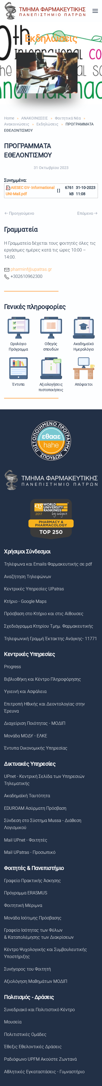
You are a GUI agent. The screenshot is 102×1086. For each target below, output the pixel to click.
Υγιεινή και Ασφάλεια (25, 691)
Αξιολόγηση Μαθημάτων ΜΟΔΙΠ (35, 981)
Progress (12, 666)
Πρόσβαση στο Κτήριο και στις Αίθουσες (44, 613)
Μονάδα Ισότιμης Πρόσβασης (32, 918)
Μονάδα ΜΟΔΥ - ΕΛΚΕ (25, 735)
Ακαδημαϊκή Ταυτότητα (27, 795)
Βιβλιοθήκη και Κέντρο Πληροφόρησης (42, 679)
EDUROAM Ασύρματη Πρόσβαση (35, 808)
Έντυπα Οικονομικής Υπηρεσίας (35, 748)
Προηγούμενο (21, 213)
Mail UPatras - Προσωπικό (29, 852)
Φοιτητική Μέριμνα (23, 905)
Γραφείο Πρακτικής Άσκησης (32, 880)
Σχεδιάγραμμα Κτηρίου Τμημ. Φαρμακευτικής (48, 626)
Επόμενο (85, 213)
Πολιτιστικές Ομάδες (25, 1034)
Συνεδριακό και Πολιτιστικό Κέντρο (39, 1009)
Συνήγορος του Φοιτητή (27, 969)
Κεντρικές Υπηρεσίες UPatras (34, 588)
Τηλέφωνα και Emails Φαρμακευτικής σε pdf (48, 564)
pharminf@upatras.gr (31, 269)
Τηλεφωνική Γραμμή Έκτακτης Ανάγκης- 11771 (50, 638)
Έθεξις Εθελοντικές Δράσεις (33, 1046)
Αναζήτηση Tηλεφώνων (27, 576)
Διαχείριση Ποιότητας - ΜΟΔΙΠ (34, 723)
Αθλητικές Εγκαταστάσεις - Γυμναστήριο (44, 1071)
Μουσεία (12, 1021)
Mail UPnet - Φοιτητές (25, 840)
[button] (95, 11)
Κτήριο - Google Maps (25, 601)
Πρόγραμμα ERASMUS (25, 892)
